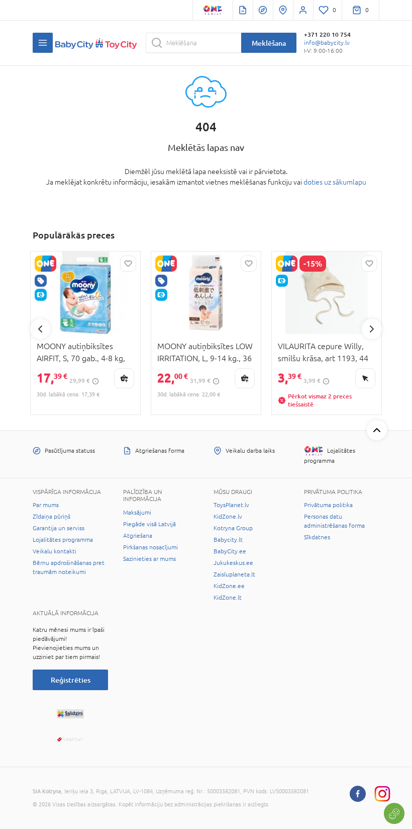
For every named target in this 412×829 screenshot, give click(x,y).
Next (372, 329)
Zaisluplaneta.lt (234, 574)
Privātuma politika (328, 505)
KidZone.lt (228, 597)
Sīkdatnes (317, 537)
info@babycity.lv (327, 42)
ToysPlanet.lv (231, 505)
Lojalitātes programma (63, 539)
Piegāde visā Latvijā (149, 524)
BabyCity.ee (230, 551)
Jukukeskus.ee (233, 562)
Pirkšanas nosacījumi (150, 547)
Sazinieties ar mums (149, 558)
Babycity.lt (228, 539)
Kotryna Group (233, 528)
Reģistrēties (70, 680)
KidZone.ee (229, 586)
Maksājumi (137, 512)
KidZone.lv (228, 516)
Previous (40, 329)
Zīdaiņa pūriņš (51, 516)
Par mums (46, 505)
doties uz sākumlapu (334, 182)
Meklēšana (269, 43)
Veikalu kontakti (54, 551)
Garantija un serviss (58, 528)
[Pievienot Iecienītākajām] (128, 263)
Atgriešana (137, 535)
